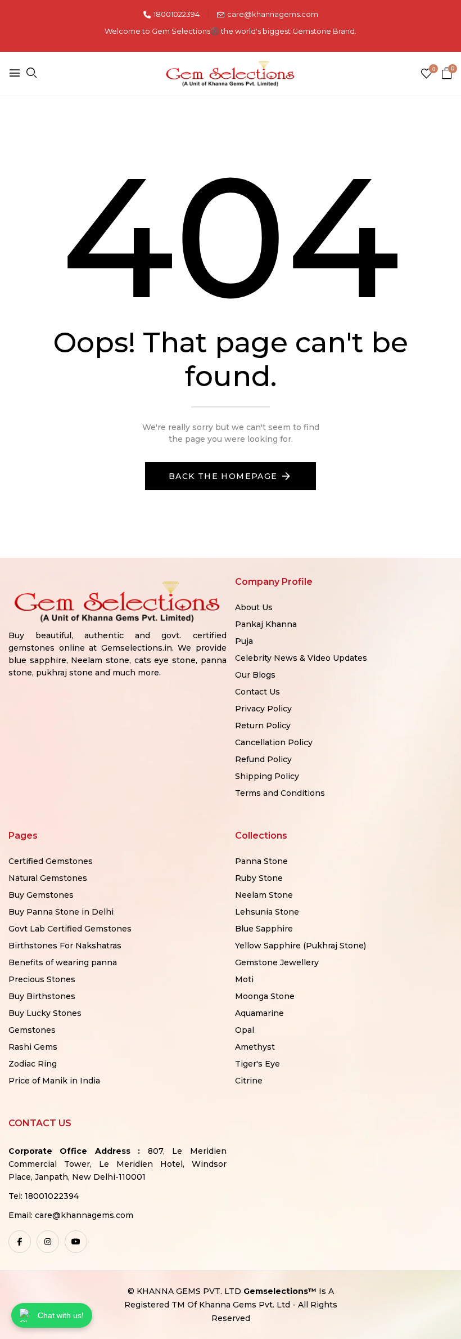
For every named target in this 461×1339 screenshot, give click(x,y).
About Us (254, 607)
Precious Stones (41, 979)
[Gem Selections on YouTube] (76, 1241)
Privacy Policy (263, 709)
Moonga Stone (265, 996)
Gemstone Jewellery (277, 962)
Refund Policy (263, 759)
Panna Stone (261, 861)
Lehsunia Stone (267, 912)
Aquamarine (259, 1013)
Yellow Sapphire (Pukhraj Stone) (300, 946)
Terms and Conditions (280, 793)
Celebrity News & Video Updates (301, 658)
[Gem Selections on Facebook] (19, 1241)
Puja (244, 641)
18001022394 (176, 14)
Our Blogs (255, 675)
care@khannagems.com (272, 14)
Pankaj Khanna (266, 624)
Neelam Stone (264, 895)
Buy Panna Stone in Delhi (61, 912)
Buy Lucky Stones (45, 1013)
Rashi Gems (32, 1047)
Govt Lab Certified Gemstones (70, 929)
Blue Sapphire (264, 929)
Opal (244, 1030)
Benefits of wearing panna (62, 962)
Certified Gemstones (50, 861)
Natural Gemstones (47, 878)
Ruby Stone (259, 878)
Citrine (249, 1081)
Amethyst (255, 1047)
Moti (244, 979)
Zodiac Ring (32, 1064)
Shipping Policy (267, 776)
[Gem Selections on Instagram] (48, 1241)
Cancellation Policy (274, 742)
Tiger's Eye (257, 1064)
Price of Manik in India (54, 1081)
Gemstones (32, 1030)
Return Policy (263, 725)
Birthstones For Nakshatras (64, 946)
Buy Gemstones (41, 895)
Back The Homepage (223, 476)
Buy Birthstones (41, 996)
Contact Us (257, 692)
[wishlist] (426, 74)
